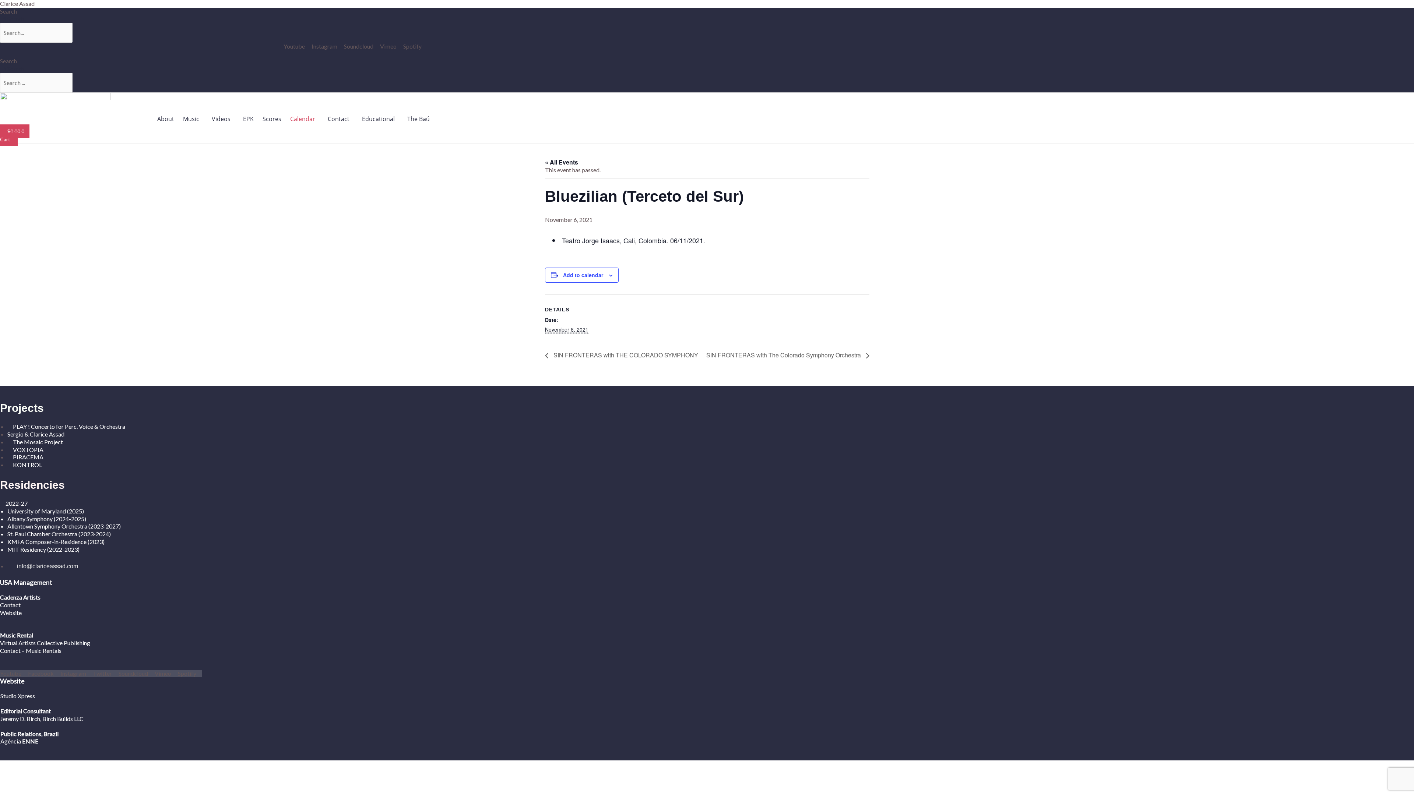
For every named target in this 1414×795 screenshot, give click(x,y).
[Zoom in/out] (11, 766)
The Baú (418, 119)
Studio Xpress (17, 695)
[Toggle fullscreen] (34, 766)
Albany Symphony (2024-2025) (47, 518)
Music (191, 119)
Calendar (302, 119)
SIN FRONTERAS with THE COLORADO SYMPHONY (625, 355)
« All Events (561, 162)
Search (8, 11)
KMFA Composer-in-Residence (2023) (56, 541)
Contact (338, 119)
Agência (10, 741)
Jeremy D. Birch (20, 718)
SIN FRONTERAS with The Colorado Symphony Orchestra (784, 355)
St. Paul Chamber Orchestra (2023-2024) (59, 533)
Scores (272, 119)
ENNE (29, 741)
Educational (378, 119)
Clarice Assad (17, 3)
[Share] (57, 766)
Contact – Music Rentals (30, 650)
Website (11, 612)
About (165, 119)
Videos (221, 119)
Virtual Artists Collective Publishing (45, 642)
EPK (248, 119)
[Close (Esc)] (81, 766)
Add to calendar (583, 275)
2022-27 (17, 503)
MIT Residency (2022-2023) (43, 549)
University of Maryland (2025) (45, 511)
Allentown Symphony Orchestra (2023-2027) (64, 526)
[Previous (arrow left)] (11, 776)
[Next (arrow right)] (34, 776)
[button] (193, 118)
